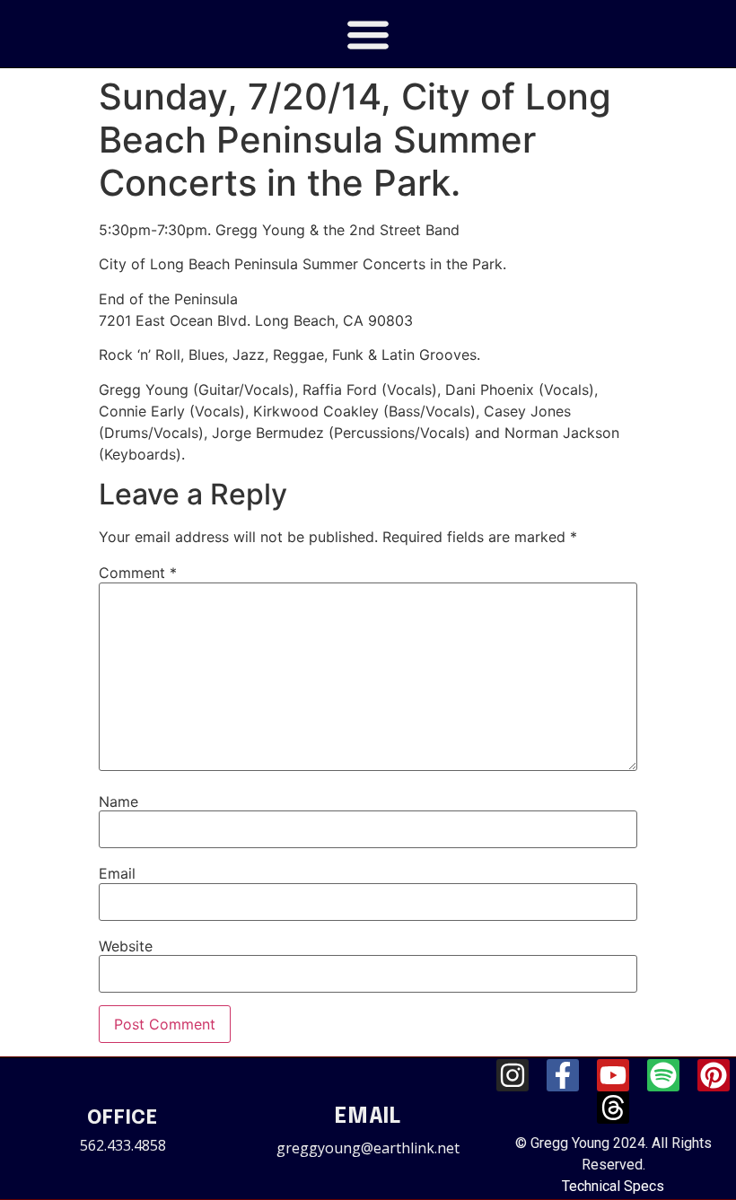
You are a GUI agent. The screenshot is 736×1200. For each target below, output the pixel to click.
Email (117, 873)
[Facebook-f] (563, 1075)
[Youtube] (613, 1075)
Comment (138, 572)
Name (118, 801)
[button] (368, 33)
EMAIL (368, 1117)
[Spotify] (663, 1075)
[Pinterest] (713, 1075)
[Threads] (613, 1107)
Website (126, 946)
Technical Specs (613, 1186)
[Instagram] (512, 1075)
